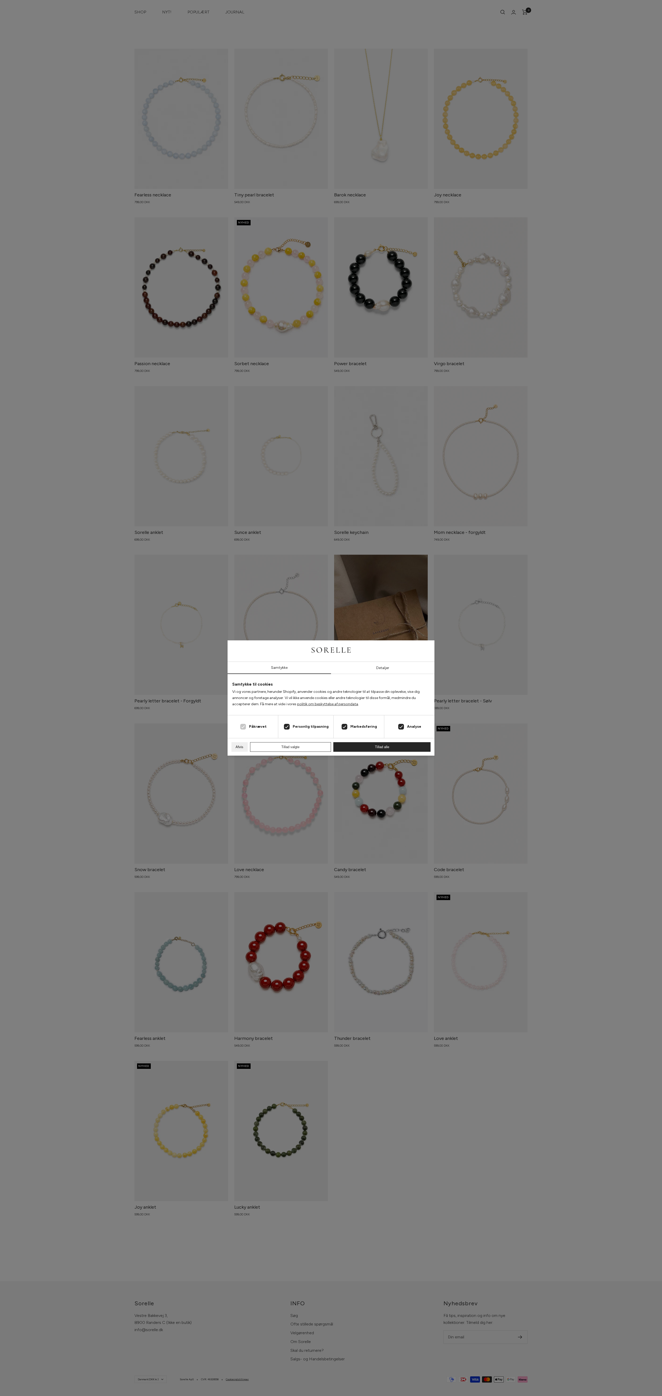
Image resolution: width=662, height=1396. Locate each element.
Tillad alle (382, 747)
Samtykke (279, 667)
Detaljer (382, 668)
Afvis (239, 747)
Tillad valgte (290, 747)
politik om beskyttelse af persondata (327, 704)
